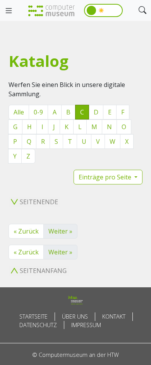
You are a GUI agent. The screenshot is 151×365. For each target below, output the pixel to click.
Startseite (33, 316)
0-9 (38, 112)
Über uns (75, 316)
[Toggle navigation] (8, 10)
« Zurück (26, 231)
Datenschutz (38, 325)
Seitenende (39, 202)
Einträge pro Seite (106, 177)
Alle (19, 112)
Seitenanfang (43, 270)
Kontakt (113, 316)
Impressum (86, 325)
